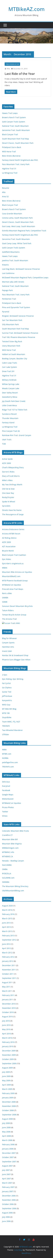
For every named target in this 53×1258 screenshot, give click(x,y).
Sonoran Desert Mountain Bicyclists (17, 606)
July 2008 (6, 1123)
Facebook (6, 790)
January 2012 (7, 961)
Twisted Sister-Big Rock (12, 341)
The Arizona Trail (9, 619)
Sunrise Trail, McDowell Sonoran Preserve (20, 333)
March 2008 (7, 1140)
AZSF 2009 (6, 463)
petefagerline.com (10, 762)
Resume (5, 188)
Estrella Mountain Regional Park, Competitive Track (24, 230)
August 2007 (7, 1166)
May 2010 (6, 1029)
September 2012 (9, 940)
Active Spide (7, 459)
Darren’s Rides (8, 472)
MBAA (4, 568)
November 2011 (9, 969)
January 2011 (7, 999)
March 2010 (7, 1038)
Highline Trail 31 (9, 168)
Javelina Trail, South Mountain (15, 260)
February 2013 (8, 935)
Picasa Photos (8, 807)
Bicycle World (8, 550)
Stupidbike (6, 717)
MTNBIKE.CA (7, 856)
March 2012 (7, 952)
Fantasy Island (8, 422)
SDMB (4, 602)
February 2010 (8, 1042)
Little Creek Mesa (9, 405)
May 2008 (6, 1131)
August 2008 (7, 1119)
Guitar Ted (6, 692)
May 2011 (6, 986)
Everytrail (6, 786)
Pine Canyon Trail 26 (11, 431)
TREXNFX (6, 726)
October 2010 (8, 1012)
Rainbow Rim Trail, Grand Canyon (16, 435)
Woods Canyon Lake (10, 388)
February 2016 (8, 914)
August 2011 (7, 982)
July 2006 (6, 1217)
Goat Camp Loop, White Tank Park (16, 243)
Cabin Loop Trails (9, 363)
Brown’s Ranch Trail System (14, 117)
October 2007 (8, 1157)
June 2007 (6, 1174)
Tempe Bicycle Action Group (14, 614)
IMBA (4, 749)
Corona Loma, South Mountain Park (17, 218)
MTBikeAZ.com (26, 9)
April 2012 (6, 948)
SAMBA (5, 597)
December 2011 (9, 965)
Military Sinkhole (9, 380)
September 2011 (9, 978)
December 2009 (9, 1050)
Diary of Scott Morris (11, 476)
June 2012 (6, 944)
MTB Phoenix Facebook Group (15, 580)
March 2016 (7, 910)
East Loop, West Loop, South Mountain (18, 226)
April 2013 (6, 927)
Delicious (6, 782)
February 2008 (8, 1144)
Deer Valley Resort (10, 392)
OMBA (4, 869)
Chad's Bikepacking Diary (13, 467)
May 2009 (6, 1080)
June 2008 (6, 1127)
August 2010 (7, 1016)
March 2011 (7, 991)
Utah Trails (6, 439)
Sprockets (6, 506)
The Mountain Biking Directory (15, 886)
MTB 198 (6, 713)
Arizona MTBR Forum (11, 533)
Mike (8, 69)
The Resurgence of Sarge (13, 514)
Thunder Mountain (10, 418)
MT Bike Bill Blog (9, 709)
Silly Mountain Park (10, 324)
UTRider (5, 734)
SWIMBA (5, 882)
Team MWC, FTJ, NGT (11, 721)
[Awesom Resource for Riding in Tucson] (11, 623)
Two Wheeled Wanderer (12, 730)
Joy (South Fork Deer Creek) (13, 401)
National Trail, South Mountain (15, 126)
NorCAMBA (7, 865)
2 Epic (4, 675)
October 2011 (8, 974)
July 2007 (6, 1170)
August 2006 (7, 1212)
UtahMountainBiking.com (13, 890)
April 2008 (6, 1136)
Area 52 (5, 196)
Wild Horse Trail (9, 151)
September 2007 (9, 1161)
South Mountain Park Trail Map (15, 138)
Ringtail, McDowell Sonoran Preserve (18, 316)
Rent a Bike (7, 593)
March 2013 (7, 931)
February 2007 (8, 1187)
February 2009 (8, 1093)
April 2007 (6, 1178)
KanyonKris (7, 700)
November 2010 (9, 1008)
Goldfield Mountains (11, 252)
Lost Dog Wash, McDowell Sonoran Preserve (21, 269)
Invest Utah (7, 651)
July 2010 (6, 1021)
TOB (4, 444)
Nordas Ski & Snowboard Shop (15, 655)
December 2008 (9, 1102)
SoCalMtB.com (8, 878)
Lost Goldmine (8, 273)
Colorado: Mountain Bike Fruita (15, 831)
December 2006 (9, 1195)
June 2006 (6, 1221)
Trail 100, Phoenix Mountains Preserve (18, 337)
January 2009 (7, 1097)
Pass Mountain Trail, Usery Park (15, 164)
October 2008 (8, 1110)
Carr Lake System (9, 367)
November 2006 (9, 1200)
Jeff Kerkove (7, 696)
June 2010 (6, 1025)
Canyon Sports (8, 642)
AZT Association (9, 546)
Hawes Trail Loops (10, 113)
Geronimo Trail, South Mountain (16, 130)
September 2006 (9, 1208)
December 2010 (9, 1004)
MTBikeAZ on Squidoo (11, 585)
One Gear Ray (8, 493)
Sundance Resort (9, 414)
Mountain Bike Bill (10, 839)
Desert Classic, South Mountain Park (17, 143)
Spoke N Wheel (8, 501)
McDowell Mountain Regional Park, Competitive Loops (25, 277)
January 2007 (7, 1191)
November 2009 (9, 1055)
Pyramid (5, 311)
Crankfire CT (7, 835)
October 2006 (8, 1204)
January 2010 (7, 1046)
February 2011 (8, 995)
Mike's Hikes (7, 480)
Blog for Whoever (9, 638)
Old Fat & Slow (8, 489)
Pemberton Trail (9, 299)
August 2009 (7, 1067)
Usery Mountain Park (11, 346)
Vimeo (4, 816)
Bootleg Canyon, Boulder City (14, 358)
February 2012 (8, 957)
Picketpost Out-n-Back (11, 147)
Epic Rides (6, 559)
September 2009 (9, 1063)
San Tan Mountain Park (12, 320)
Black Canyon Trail (10, 134)
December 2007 (9, 1153)
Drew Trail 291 (8, 371)
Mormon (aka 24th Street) (13, 282)
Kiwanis (5, 264)
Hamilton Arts (8, 647)
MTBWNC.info (8, 852)
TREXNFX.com (8, 766)
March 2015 (7, 918)
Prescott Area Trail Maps (12, 589)
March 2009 (7, 1089)
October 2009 (8, 1059)
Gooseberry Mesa (9, 397)
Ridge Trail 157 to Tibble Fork (14, 409)
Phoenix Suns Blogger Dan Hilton (16, 659)
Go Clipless (7, 687)
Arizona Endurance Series (13, 529)
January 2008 (7, 1149)
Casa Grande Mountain (12, 213)
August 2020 (7, 905)
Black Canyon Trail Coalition (14, 555)
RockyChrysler (8, 497)
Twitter (5, 811)
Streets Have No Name (11, 510)
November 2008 (9, 1106)
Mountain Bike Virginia (12, 843)
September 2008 (9, 1114)
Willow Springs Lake (10, 384)
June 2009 (6, 1076)
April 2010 (6, 1033)
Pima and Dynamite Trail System (16, 307)
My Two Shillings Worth (12, 484)
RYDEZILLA (6, 873)
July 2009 (6, 1072)
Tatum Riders (8, 610)
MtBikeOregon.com (10, 848)
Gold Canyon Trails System (13, 121)
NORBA (5, 758)
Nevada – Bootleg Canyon (13, 860)
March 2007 (7, 1183)
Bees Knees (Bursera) (11, 156)
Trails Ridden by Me (12, 64)
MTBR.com (6, 754)
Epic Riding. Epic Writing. (13, 679)
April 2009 (6, 1085)
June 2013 (6, 922)
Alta (3, 192)
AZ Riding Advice (9, 538)
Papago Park (7, 290)
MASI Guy (6, 704)
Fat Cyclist (6, 683)
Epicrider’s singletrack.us (13, 563)
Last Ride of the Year (20, 73)
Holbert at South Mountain (13, 354)
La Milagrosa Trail (9, 173)
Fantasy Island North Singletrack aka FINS (20, 160)
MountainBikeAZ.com (11, 576)
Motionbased (7, 799)
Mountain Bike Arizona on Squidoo (17, 572)
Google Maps (7, 794)
